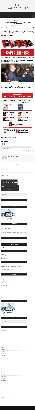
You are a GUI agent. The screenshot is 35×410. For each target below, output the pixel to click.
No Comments (26, 25)
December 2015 (3, 397)
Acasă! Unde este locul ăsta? (5, 228)
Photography (3, 287)
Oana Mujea (3, 269)
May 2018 (2, 343)
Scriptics (32, 408)
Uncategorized (3, 296)
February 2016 (3, 393)
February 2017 (3, 370)
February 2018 (3, 349)
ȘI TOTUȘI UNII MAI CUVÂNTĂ (5, 229)
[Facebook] (31, 16)
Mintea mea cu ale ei (17, 20)
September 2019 (3, 330)
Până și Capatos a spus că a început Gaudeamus (17, 23)
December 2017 (3, 353)
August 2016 (3, 382)
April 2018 (2, 345)
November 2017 (3, 355)
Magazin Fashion (3, 255)
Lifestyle (2, 283)
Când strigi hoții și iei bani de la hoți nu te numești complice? (14, 266)
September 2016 (3, 380)
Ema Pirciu (2, 256)
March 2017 (3, 368)
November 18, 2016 (9, 25)
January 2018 (3, 351)
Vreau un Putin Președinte (10, 269)
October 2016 (3, 378)
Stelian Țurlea (3, 148)
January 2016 (3, 395)
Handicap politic (3, 279)
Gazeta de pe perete (4, 258)
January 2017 (3, 372)
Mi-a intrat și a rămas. (28, 168)
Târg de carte (8, 148)
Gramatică (3, 277)
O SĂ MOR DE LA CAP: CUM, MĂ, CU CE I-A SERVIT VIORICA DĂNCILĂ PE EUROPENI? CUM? (13, 231)
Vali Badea (2, 254)
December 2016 (3, 374)
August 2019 (3, 332)
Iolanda (2, 281)
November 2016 (3, 376)
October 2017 (3, 357)
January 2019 (3, 334)
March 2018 (3, 347)
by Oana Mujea (18, 25)
